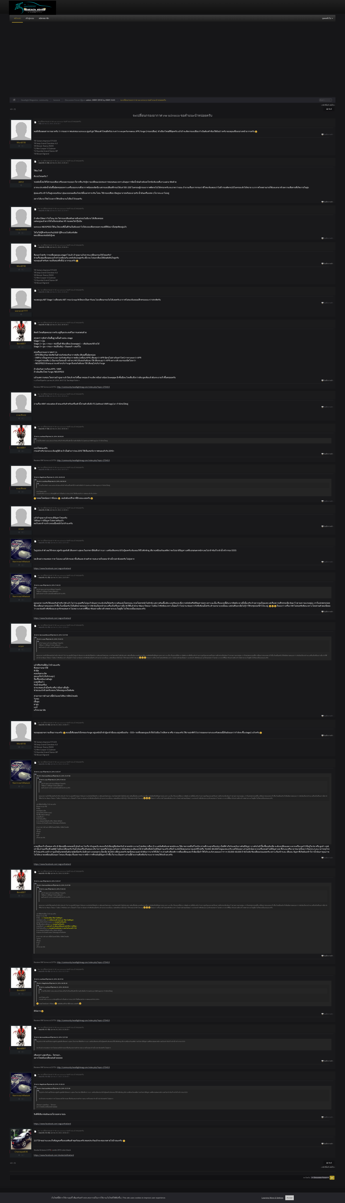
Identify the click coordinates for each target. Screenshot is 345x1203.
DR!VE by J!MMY (104, 100)
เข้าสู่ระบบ (30, 18)
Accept (289, 1198)
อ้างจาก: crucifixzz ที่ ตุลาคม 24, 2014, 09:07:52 (48, 979)
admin (88, 100)
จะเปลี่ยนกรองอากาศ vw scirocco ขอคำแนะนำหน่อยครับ (143, 100)
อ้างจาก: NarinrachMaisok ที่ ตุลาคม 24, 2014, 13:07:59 (51, 635)
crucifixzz (21, 415)
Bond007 (21, 343)
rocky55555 (21, 229)
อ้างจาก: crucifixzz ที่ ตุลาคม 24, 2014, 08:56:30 (49, 436)
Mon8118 (21, 142)
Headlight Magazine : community (34, 100)
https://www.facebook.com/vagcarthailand (52, 568)
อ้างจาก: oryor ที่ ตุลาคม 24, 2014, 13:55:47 (47, 772)
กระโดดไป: (306, 1177)
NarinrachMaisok (21, 561)
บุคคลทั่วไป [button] (327, 18)
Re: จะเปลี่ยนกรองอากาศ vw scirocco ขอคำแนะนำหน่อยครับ (61, 161)
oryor (21, 528)
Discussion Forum (72, 100)
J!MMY (94, 100)
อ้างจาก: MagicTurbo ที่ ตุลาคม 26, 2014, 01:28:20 (49, 1084)
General (56, 100)
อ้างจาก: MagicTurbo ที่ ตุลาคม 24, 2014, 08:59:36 (49, 477)
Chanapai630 (21, 1151)
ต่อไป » (332, 105)
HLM (113, 100)
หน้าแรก (17, 18)
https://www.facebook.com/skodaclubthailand (54, 1155)
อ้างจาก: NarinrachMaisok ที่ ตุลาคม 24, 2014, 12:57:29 (51, 1037)
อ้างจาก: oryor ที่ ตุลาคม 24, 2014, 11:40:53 (47, 585)
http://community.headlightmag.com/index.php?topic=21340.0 (83, 387)
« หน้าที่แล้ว (325, 105)
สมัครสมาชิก (44, 18)
